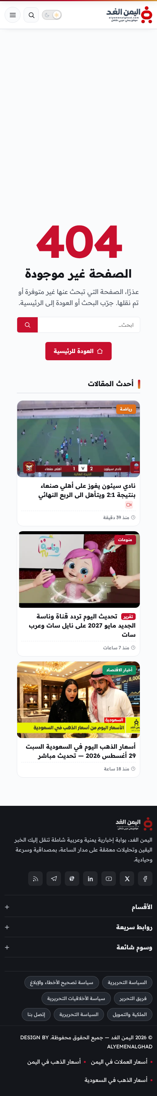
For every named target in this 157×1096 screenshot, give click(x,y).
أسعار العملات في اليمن (119, 1061)
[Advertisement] (78, 112)
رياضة (126, 409)
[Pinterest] (72, 879)
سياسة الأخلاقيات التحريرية (76, 998)
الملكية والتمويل (130, 1014)
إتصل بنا (36, 1014)
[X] (127, 879)
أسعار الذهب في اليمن (54, 1061)
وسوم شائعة (134, 947)
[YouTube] (108, 879)
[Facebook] (145, 879)
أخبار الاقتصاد (119, 670)
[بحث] (31, 14)
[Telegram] (53, 879)
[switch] (52, 15)
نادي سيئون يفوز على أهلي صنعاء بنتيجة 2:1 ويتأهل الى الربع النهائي (87, 490)
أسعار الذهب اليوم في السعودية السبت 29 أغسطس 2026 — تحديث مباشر (81, 751)
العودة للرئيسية (73, 351)
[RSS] (35, 879)
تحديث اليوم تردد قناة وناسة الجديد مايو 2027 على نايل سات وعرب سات (82, 625)
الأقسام (142, 907)
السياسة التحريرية (127, 983)
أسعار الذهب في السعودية (116, 1080)
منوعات (125, 539)
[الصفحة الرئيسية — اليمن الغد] (129, 15)
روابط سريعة (134, 927)
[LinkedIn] (90, 879)
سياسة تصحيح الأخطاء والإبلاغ (61, 983)
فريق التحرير (133, 998)
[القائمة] (13, 15)
